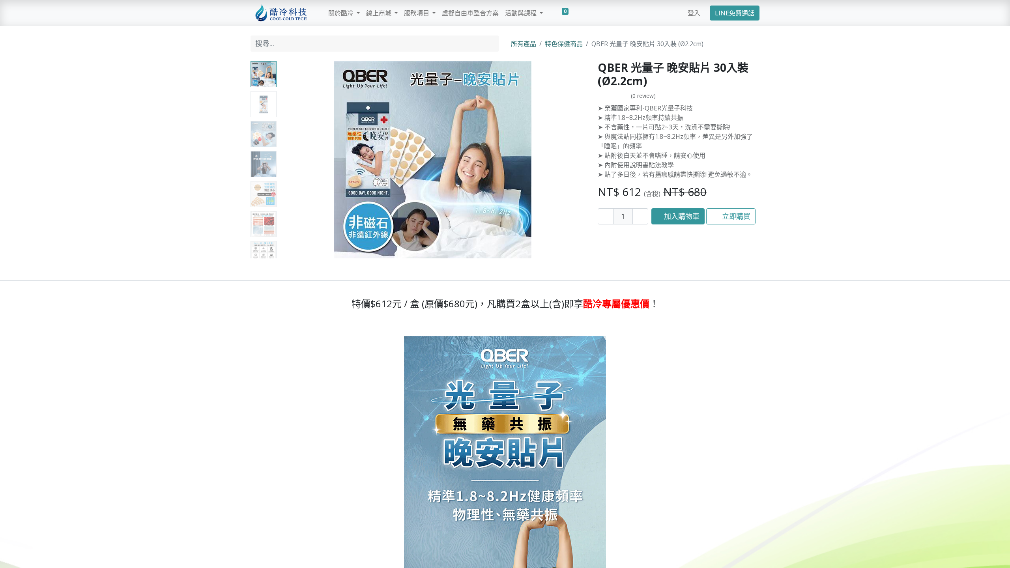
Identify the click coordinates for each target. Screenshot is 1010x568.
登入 (694, 13)
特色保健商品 (564, 43)
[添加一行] (640, 216)
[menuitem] (470, 13)
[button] (302, 160)
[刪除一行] (605, 216)
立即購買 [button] (735, 216)
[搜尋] (491, 44)
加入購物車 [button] (681, 216)
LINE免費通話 (734, 13)
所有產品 (523, 43)
